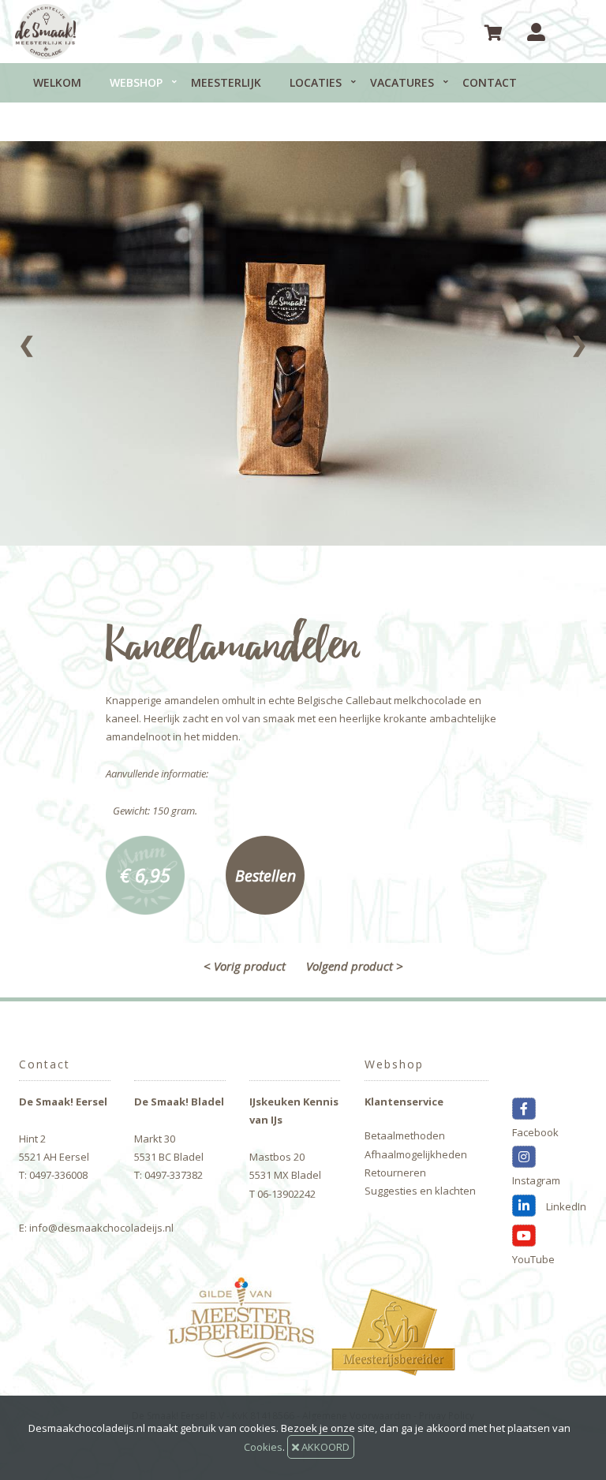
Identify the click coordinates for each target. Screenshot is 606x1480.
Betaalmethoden (405, 1135)
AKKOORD (324, 1447)
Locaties (316, 82)
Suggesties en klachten (420, 1191)
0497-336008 (58, 1175)
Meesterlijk (226, 82)
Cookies (263, 1447)
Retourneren (395, 1172)
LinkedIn (565, 1206)
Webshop (136, 82)
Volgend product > (354, 966)
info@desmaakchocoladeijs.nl (101, 1228)
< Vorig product (245, 966)
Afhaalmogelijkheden (416, 1154)
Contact (489, 82)
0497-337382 (173, 1175)
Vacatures (402, 82)
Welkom (57, 82)
